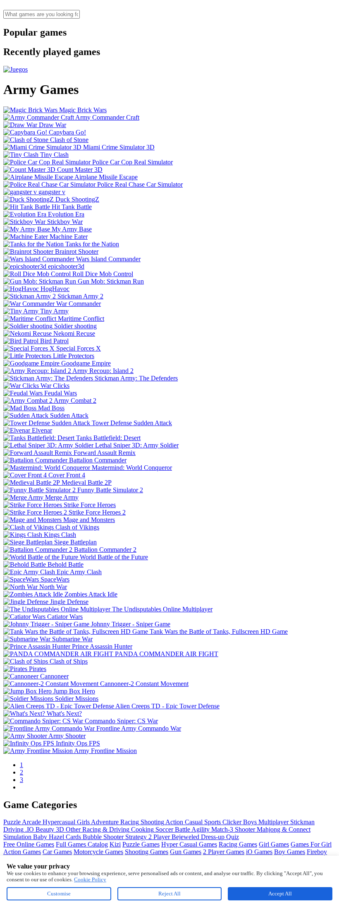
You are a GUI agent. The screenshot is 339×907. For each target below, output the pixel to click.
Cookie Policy (90, 879)
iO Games (259, 851)
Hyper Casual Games (189, 844)
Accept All (280, 893)
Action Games (22, 851)
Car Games (57, 851)
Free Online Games (28, 844)
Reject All (169, 893)
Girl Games (274, 844)
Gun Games (185, 851)
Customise (59, 893)
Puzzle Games (141, 844)
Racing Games (238, 844)
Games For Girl (311, 844)
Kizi (115, 844)
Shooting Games (146, 851)
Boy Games (289, 851)
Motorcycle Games (98, 851)
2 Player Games (223, 851)
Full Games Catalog (82, 844)
